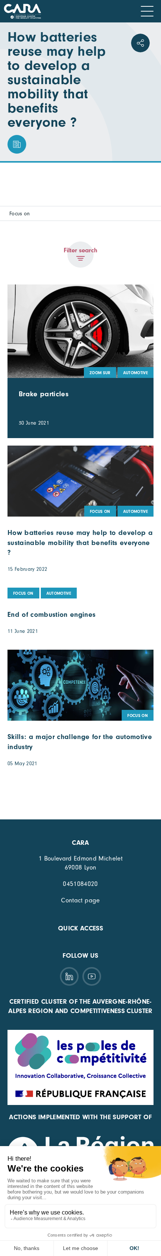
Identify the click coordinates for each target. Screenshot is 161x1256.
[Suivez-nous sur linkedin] (69, 976)
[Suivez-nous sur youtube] (91, 976)
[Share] (140, 43)
